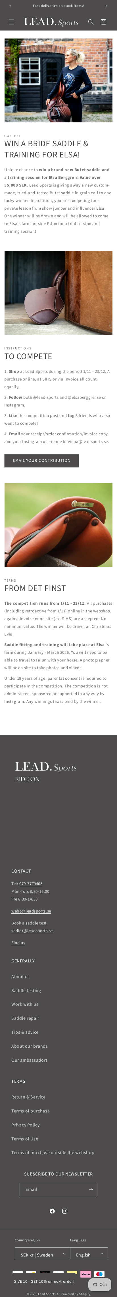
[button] (11, 22)
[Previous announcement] (10, 6)
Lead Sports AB (49, 1294)
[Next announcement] (106, 6)
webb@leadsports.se (31, 911)
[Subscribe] (91, 1189)
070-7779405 (31, 884)
